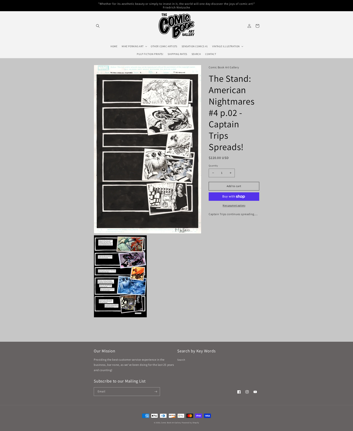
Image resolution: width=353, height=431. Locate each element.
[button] (98, 26)
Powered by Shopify (190, 422)
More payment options (234, 205)
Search (181, 359)
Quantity (213, 165)
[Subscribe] (156, 391)
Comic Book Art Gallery (171, 422)
